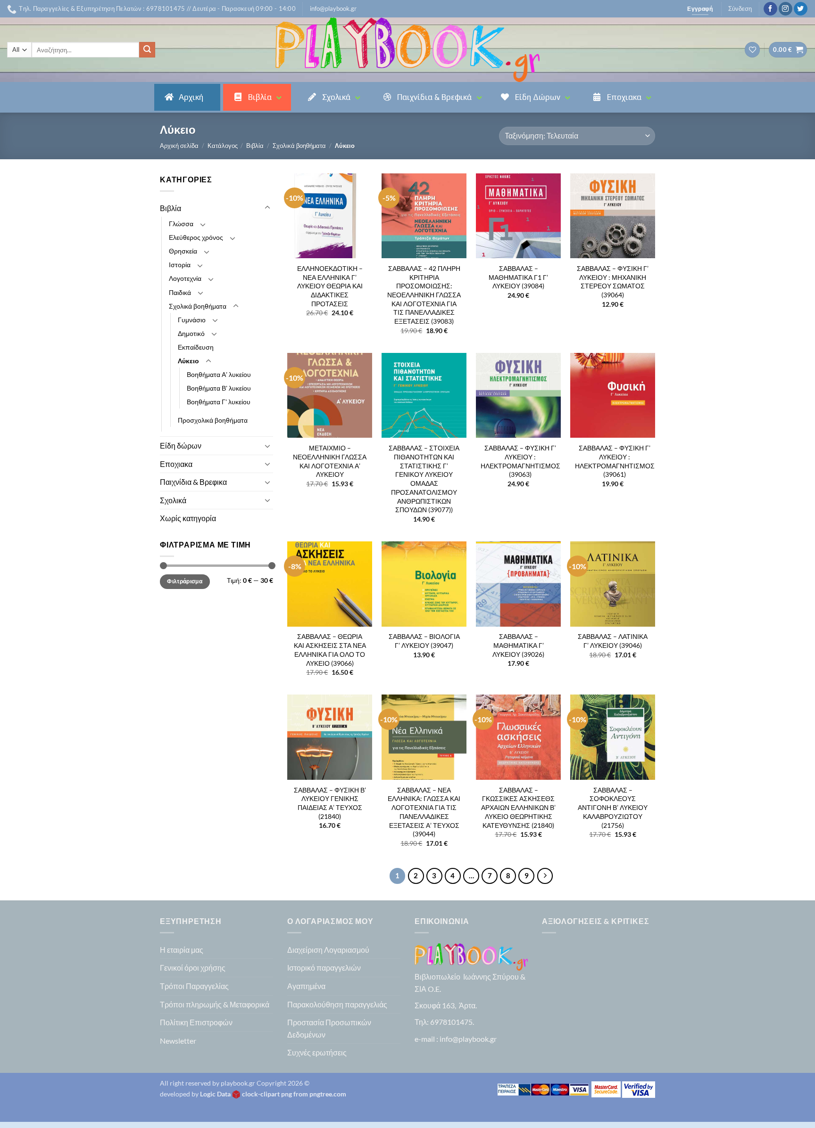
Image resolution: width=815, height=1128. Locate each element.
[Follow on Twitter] (800, 9)
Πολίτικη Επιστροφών (196, 1022)
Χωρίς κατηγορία (188, 518)
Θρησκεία (183, 251)
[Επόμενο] (545, 876)
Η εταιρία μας (181, 949)
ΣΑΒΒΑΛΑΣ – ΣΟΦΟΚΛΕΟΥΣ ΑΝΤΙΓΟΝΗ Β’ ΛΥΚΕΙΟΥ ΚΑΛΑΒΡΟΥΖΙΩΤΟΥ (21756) (613, 807)
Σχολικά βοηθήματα (299, 145)
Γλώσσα (181, 224)
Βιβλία (255, 145)
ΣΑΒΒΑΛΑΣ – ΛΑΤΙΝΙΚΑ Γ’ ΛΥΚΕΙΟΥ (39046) (613, 640)
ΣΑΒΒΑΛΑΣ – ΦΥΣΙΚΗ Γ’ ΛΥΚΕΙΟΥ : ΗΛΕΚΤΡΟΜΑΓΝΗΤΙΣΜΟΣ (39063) (520, 461)
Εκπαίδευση (196, 347)
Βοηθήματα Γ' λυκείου (218, 402)
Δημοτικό (191, 333)
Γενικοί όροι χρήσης (192, 967)
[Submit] (147, 50)
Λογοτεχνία (185, 278)
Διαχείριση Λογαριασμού (328, 949)
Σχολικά (173, 500)
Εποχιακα (176, 463)
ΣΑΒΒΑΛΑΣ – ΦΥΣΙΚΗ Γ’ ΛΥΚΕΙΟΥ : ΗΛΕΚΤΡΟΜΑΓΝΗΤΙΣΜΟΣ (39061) (615, 461)
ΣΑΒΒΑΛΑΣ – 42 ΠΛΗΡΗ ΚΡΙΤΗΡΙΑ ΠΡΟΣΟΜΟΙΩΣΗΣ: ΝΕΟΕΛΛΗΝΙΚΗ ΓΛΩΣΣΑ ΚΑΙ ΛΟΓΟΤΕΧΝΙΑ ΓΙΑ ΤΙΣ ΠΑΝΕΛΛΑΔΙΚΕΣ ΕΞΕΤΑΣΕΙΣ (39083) (424, 294)
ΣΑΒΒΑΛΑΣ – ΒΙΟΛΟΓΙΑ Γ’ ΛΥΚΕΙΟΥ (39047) (424, 640)
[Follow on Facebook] (770, 9)
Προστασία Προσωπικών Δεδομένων (329, 1028)
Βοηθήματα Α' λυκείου (219, 374)
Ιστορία (180, 265)
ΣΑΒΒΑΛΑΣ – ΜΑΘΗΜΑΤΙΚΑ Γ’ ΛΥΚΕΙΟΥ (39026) (518, 645)
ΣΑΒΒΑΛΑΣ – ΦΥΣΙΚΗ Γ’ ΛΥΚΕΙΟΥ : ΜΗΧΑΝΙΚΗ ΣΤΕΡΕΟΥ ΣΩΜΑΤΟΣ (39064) (613, 281)
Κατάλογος (223, 145)
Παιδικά (180, 292)
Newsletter (178, 1040)
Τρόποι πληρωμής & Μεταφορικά (214, 1004)
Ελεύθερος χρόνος (196, 237)
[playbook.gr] (407, 49)
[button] (333, 8)
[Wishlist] (752, 49)
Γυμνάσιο (192, 320)
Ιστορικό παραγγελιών (324, 967)
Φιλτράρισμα (184, 581)
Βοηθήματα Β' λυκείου (219, 388)
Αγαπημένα (306, 985)
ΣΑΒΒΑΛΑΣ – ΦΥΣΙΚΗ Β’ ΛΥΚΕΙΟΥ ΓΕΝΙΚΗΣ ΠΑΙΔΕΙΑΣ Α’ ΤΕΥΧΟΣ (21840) (330, 803)
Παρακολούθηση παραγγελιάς (337, 1004)
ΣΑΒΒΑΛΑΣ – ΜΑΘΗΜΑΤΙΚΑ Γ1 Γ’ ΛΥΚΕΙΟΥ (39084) (518, 277)
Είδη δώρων (180, 445)
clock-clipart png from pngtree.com (294, 1094)
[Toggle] (267, 207)
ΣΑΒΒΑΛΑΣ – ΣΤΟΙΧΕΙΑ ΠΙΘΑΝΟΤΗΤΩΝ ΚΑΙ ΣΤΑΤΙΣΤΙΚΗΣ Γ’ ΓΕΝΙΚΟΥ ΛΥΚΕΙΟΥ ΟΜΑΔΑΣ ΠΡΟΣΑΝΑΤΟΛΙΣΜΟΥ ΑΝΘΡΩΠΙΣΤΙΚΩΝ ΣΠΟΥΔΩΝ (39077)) (424, 479)
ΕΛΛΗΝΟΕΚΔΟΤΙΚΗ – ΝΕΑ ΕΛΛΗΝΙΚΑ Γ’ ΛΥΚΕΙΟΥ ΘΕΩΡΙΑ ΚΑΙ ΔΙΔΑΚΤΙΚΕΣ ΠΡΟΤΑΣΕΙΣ (330, 286)
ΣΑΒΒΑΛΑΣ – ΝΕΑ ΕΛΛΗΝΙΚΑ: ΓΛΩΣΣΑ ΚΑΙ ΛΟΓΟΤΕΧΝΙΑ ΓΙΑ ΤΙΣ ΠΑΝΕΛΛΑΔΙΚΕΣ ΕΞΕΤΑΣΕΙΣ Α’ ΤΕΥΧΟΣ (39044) (424, 812)
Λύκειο (188, 361)
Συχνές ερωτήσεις (317, 1052)
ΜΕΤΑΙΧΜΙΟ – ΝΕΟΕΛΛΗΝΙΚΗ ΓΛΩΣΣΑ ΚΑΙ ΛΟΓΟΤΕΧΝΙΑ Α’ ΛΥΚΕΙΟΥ (329, 461)
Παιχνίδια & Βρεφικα (193, 481)
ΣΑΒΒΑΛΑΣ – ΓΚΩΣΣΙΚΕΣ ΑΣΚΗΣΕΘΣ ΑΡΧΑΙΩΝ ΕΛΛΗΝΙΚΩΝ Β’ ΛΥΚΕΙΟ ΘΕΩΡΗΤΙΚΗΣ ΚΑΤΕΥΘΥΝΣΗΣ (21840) (518, 807)
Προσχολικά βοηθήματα (213, 420)
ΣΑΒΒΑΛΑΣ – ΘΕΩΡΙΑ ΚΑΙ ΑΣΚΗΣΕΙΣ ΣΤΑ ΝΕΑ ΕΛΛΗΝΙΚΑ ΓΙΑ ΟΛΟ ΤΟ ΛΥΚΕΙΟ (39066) (330, 649)
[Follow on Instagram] (785, 9)
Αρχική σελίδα (179, 145)
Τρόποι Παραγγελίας (194, 985)
